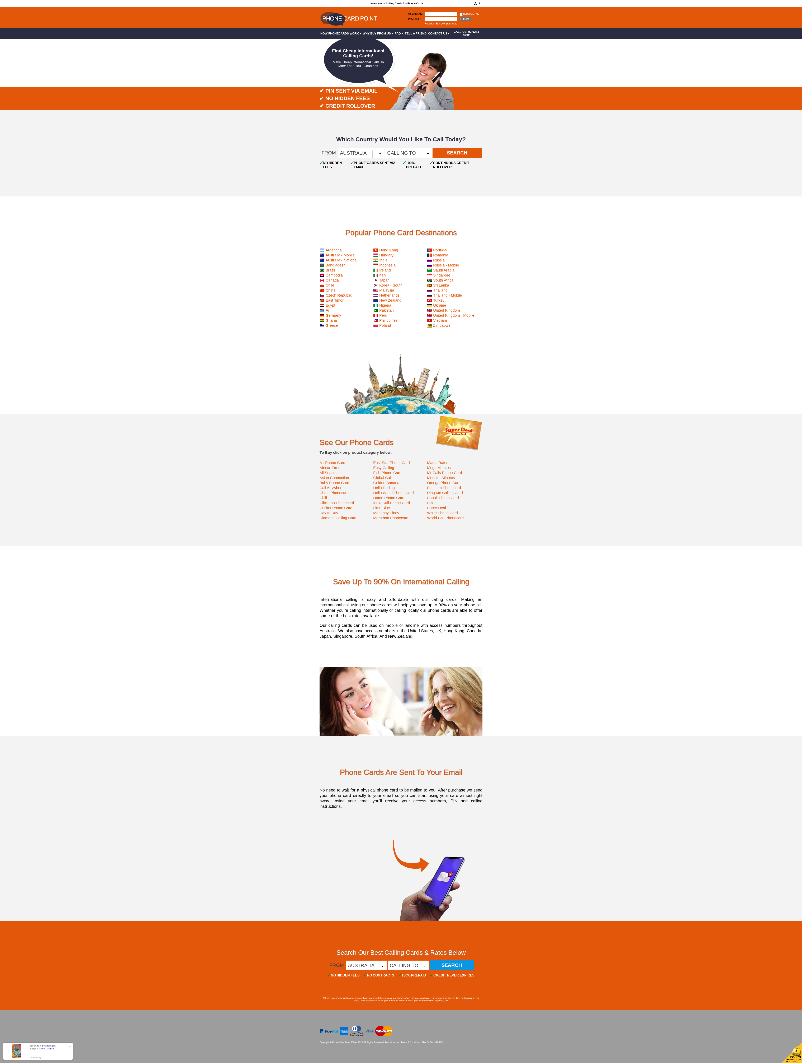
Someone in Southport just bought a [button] (43, 1047)
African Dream (332, 468)
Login (464, 19)
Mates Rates (437, 463)
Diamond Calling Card (338, 518)
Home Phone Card (388, 498)
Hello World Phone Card (393, 493)
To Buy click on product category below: (356, 452)
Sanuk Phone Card (443, 498)
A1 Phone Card (332, 463)
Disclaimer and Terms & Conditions (403, 1042)
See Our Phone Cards (356, 442)
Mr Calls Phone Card (444, 473)
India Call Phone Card (391, 503)
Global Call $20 (46, 1048)
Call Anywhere (332, 488)
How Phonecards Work (340, 33)
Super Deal (436, 508)
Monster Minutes (441, 478)
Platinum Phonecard (444, 488)
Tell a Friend (415, 33)
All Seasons (329, 473)
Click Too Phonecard (337, 503)
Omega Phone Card (444, 483)
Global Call (382, 478)
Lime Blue (381, 508)
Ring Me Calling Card (445, 493)
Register (429, 23)
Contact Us (438, 33)
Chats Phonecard (334, 493)
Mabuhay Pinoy (386, 513)
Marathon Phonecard (390, 518)
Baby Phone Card (334, 483)
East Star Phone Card (391, 463)
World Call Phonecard (445, 518)
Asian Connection (334, 478)
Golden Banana (386, 483)
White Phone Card (442, 513)
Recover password (446, 23)
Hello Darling (384, 488)
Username (415, 13)
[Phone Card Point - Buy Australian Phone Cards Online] (349, 26)
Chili (323, 498)
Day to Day (329, 513)
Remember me (471, 14)
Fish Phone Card (387, 473)
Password (415, 19)
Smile (432, 503)
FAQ (398, 33)
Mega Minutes (439, 468)
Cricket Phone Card (336, 508)
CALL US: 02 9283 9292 (466, 33)
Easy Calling (383, 468)
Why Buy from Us (377, 33)
